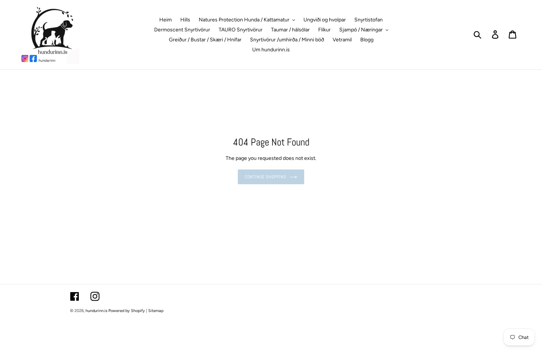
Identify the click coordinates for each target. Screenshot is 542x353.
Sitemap (155, 310)
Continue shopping (265, 177)
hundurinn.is (96, 310)
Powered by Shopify (126, 310)
